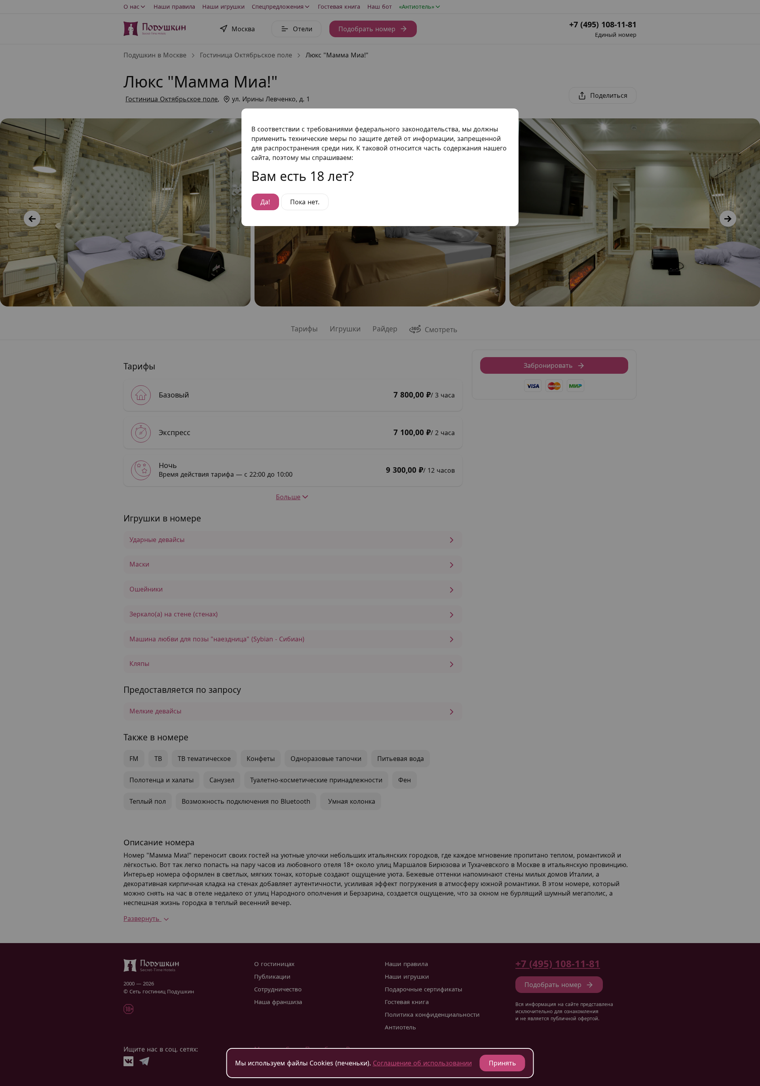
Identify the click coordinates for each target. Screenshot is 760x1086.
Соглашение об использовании (422, 1063)
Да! (265, 202)
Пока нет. (304, 202)
